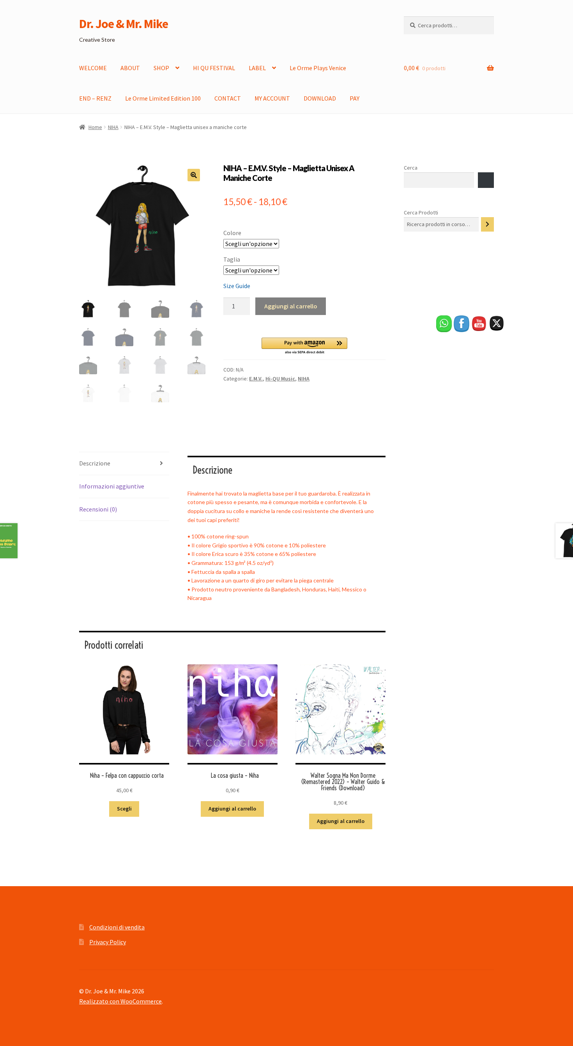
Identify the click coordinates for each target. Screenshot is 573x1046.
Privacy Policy (107, 942)
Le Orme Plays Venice (318, 68)
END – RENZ (95, 98)
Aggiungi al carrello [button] (232, 808)
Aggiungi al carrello (290, 306)
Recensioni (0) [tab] (98, 509)
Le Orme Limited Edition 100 (163, 98)
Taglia (231, 259)
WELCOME (93, 68)
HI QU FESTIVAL (214, 68)
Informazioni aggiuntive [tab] (111, 486)
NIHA (113, 127)
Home (95, 127)
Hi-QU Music (280, 378)
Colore (232, 233)
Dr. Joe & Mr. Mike (123, 24)
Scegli (124, 808)
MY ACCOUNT (272, 98)
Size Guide (236, 286)
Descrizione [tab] (94, 463)
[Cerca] (487, 224)
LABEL (257, 68)
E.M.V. (256, 378)
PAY (354, 98)
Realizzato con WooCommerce (120, 1001)
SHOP (161, 68)
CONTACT (227, 98)
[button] (193, 175)
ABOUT (130, 68)
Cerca (410, 167)
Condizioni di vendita (117, 927)
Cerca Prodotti (421, 212)
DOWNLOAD (320, 98)
